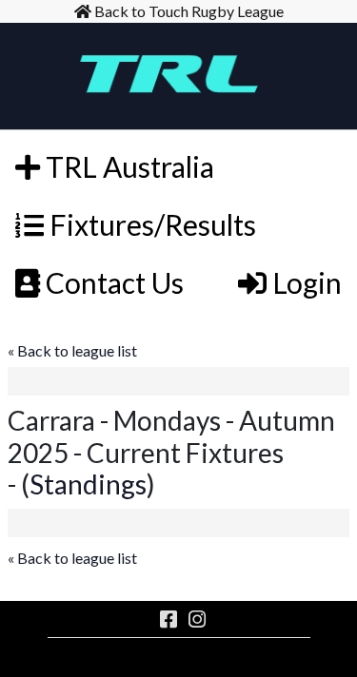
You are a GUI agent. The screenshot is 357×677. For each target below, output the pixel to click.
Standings (88, 484)
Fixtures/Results (150, 224)
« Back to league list (72, 350)
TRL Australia (127, 166)
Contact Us (112, 282)
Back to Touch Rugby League (187, 11)
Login (304, 282)
